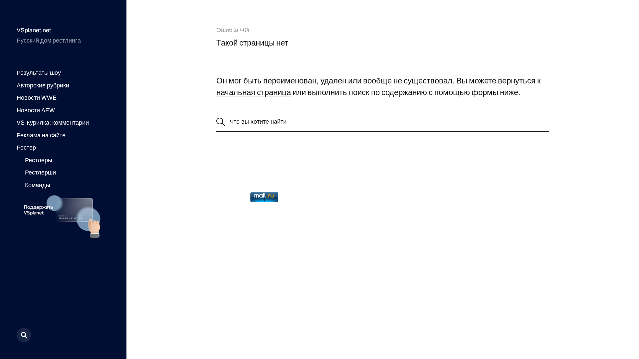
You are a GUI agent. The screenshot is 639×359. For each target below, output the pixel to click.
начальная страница (253, 92)
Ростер (26, 147)
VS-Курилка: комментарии (53, 122)
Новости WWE (37, 97)
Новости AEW (36, 110)
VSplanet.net (34, 30)
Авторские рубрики (43, 85)
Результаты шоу (39, 72)
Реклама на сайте (41, 135)
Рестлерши (40, 172)
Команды (37, 185)
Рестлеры (38, 160)
